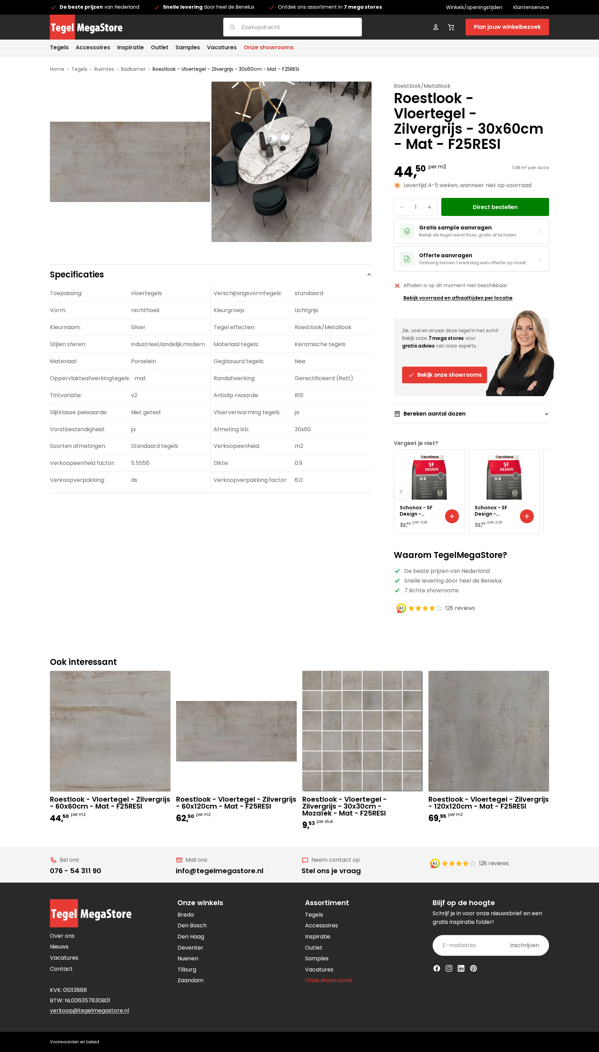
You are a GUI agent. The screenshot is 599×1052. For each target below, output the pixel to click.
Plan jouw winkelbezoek (507, 27)
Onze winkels (200, 903)
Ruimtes (104, 69)
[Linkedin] (461, 968)
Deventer (190, 948)
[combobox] (284, 27)
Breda (185, 915)
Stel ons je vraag (331, 871)
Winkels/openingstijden (474, 7)
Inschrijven (524, 945)
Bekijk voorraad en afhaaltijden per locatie (458, 297)
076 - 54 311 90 (75, 871)
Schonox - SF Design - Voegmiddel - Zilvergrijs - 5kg (494, 510)
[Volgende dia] (541, 491)
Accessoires (321, 925)
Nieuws (59, 947)
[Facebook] (437, 968)
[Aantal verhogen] (429, 207)
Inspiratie (317, 937)
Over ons (62, 936)
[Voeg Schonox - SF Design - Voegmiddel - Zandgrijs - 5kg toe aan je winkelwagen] (452, 516)
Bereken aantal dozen (434, 414)
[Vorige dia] (401, 491)
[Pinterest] (473, 968)
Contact (61, 969)
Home (57, 69)
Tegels (79, 69)
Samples (317, 958)
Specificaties (77, 274)
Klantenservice (531, 7)
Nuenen (187, 958)
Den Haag (190, 937)
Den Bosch (192, 925)
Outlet (313, 948)
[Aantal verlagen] (401, 207)
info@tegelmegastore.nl (219, 871)
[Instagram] (449, 968)
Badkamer (133, 69)
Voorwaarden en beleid (74, 1042)
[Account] (435, 27)
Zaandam (190, 980)
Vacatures (64, 958)
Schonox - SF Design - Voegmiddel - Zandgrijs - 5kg (419, 510)
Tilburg (186, 970)
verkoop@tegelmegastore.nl (89, 1011)
